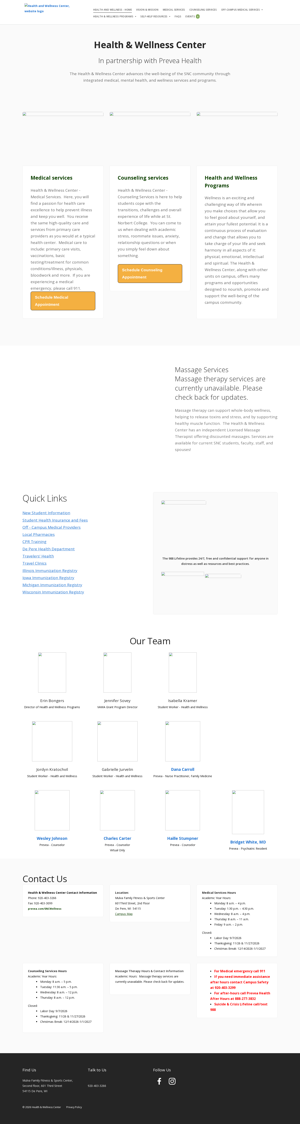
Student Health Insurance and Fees (55, 520)
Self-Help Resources (154, 16)
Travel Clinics (34, 563)
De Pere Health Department (48, 549)
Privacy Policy (74, 1107)
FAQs (178, 16)
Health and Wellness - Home (112, 9)
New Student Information (46, 512)
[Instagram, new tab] (172, 1083)
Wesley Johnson (52, 838)
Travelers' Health (38, 556)
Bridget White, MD (248, 842)
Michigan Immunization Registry (52, 585)
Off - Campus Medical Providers (51, 527)
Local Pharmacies (38, 534)
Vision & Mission (147, 9)
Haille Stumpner (182, 838)
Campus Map (124, 914)
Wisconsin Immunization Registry (53, 592)
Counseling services (203, 9)
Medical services (174, 9)
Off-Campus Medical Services (240, 9)
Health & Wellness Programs (113, 16)
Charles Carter (117, 838)
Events (192, 16)
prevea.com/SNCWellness (44, 908)
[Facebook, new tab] (159, 1083)
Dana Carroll (182, 769)
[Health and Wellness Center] (52, 8)
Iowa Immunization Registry (48, 577)
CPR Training (34, 541)
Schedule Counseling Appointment (142, 273)
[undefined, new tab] (183, 589)
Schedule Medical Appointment (51, 301)
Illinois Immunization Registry (49, 570)
